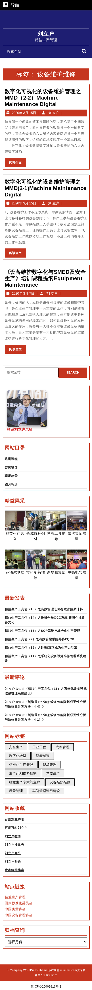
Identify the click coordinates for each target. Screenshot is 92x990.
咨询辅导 (11, 467)
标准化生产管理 (21, 764)
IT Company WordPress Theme (27, 970)
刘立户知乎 (13, 853)
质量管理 (16, 791)
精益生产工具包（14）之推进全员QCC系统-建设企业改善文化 (45, 620)
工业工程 (39, 747)
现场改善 (11, 476)
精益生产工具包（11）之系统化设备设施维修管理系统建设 (45, 658)
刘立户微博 (13, 836)
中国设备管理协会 (18, 915)
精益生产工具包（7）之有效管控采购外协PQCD (39, 639)
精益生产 (53, 773)
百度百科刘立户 (16, 828)
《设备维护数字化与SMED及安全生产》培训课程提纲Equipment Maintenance (45, 278)
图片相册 (11, 484)
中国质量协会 (15, 909)
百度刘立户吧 (14, 819)
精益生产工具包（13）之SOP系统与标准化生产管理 (42, 630)
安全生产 (16, 747)
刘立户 (46, 33)
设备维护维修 (60, 782)
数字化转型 (17, 756)
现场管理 (49, 764)
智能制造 (43, 756)
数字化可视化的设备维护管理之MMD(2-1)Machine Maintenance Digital (45, 188)
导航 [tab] (14, 5)
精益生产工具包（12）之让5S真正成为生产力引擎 (41, 647)
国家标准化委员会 (18, 903)
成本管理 (62, 747)
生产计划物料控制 (23, 773)
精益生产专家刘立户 (24, 782)
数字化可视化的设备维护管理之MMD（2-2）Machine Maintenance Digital (43, 97)
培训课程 (11, 459)
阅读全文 (17, 163)
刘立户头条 (13, 861)
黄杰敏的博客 (14, 870)
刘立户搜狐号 (14, 844)
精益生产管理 (15, 897)
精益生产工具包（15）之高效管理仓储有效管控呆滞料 (44, 609)
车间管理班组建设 (46, 791)
